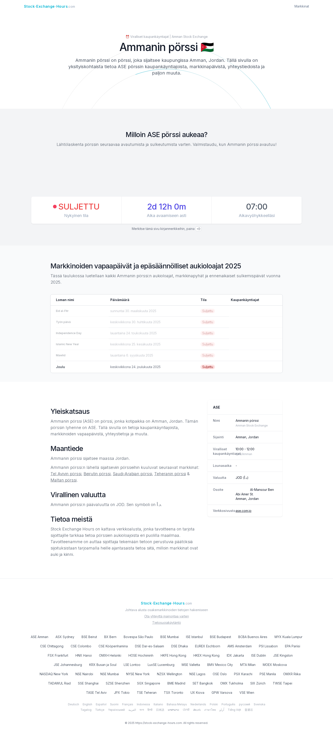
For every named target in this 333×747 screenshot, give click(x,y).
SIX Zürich (257, 683)
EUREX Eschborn (207, 646)
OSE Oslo (220, 674)
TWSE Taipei (282, 683)
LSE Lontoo (132, 665)
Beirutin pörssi (97, 473)
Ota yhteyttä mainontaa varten (166, 616)
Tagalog (86, 709)
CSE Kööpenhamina (113, 646)
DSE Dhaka (179, 646)
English (87, 704)
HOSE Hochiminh (140, 655)
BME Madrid (176, 683)
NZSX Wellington (169, 674)
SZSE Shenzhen (118, 683)
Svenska (259, 704)
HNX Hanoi (83, 655)
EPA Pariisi (292, 646)
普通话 (249, 709)
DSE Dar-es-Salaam (149, 646)
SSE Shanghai (88, 683)
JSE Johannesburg (68, 665)
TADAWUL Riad (59, 683)
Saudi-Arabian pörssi (132, 473)
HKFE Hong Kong (173, 655)
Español (101, 704)
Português (228, 704)
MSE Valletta (191, 665)
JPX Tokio (122, 692)
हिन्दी (149, 709)
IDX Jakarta (235, 655)
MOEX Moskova (275, 665)
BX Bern (110, 637)
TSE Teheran (147, 692)
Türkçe (99, 709)
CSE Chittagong (51, 646)
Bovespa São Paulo (138, 637)
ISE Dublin (258, 655)
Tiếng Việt (234, 709)
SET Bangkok (203, 683)
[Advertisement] (166, 172)
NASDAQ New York (54, 674)
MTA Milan (248, 665)
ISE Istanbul (194, 637)
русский (244, 704)
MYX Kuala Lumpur (288, 637)
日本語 (160, 709)
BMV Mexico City (220, 665)
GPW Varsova (222, 692)
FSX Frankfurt (58, 655)
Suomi (114, 704)
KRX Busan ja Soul (102, 665)
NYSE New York (138, 674)
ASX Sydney (65, 637)
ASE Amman (39, 637)
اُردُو (222, 709)
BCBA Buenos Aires (252, 637)
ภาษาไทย (210, 709)
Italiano (158, 704)
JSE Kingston (283, 655)
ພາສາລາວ (173, 709)
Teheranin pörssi (170, 473)
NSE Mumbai (109, 674)
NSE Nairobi (84, 674)
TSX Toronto (173, 692)
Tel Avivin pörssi (66, 473)
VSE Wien (246, 692)
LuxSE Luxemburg (161, 665)
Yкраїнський (116, 709)
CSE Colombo (81, 646)
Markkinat (301, 6)
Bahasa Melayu (177, 704)
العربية (132, 709)
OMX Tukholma (231, 683)
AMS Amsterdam (239, 646)
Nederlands (198, 704)
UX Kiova (197, 692)
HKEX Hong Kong (206, 655)
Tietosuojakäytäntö (166, 622)
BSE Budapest (220, 637)
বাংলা (142, 709)
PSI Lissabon (268, 646)
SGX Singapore (148, 683)
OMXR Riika (292, 674)
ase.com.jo (243, 511)
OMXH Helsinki (110, 655)
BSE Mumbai (169, 637)
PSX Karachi (243, 674)
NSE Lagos (197, 674)
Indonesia (143, 704)
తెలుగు (197, 709)
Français (127, 704)
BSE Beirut (89, 637)
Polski (214, 704)
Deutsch (73, 704)
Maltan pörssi (64, 480)
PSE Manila (268, 674)
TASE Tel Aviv (96, 692)
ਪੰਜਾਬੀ (186, 709)
